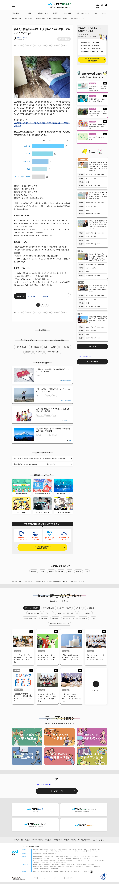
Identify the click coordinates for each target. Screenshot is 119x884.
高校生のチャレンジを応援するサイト (65, 856)
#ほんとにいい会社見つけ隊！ (65, 613)
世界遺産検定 (68, 858)
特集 (95, 13)
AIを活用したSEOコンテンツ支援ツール (42, 862)
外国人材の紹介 (54, 868)
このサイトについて (16, 840)
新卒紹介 (63, 864)
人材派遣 (35, 864)
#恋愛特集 (55, 618)
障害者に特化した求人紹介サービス (58, 851)
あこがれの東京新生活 (52, 351)
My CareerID (61, 860)
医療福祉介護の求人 (92, 851)
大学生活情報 (94, 856)
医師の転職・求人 (80, 866)
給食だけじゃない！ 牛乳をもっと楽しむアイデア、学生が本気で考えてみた (95, 657)
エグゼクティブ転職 (81, 864)
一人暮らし (56, 45)
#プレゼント (48, 613)
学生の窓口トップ (16, 18)
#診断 (93, 618)
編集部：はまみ (22, 37)
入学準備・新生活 (40, 18)
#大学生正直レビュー (30, 618)
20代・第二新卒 (55, 864)
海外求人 (80, 849)
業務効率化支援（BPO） (46, 871)
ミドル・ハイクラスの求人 (90, 849)
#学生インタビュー (68, 618)
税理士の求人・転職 (37, 866)
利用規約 (22, 840)
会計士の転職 (91, 864)
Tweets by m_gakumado (84, 356)
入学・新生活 (28, 18)
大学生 (21, 45)
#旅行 (38, 375)
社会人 (35, 45)
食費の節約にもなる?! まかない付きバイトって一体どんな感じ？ (35, 464)
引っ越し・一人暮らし (50, 347)
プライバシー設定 (66, 840)
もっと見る (92, 346)
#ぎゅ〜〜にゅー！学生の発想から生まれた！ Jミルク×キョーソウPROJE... (47, 657)
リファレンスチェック (86, 871)
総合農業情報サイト (77, 858)
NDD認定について (74, 840)
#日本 (55, 435)
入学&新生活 (15, 13)
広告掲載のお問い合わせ (58, 840)
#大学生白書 (40, 415)
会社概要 (35, 877)
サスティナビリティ (48, 877)
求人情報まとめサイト (38, 856)
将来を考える (42, 13)
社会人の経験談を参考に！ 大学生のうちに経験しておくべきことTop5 (67, 18)
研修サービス (36, 871)
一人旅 (63, 45)
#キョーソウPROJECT (31, 608)
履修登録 (28, 351)
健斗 (70, 440)
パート (34, 851)
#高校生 (78, 571)
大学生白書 (28, 45)
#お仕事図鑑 (90, 608)
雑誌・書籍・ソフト (48, 858)
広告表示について (41, 840)
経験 (50, 45)
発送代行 (56, 871)
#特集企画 (44, 618)
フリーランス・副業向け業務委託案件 (77, 851)
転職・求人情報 (72, 849)
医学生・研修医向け (62, 849)
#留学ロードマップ (65, 608)
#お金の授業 (83, 618)
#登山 (50, 435)
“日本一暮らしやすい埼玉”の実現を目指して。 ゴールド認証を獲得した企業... (98, 88)
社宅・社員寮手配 (75, 871)
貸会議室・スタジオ (64, 871)
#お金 (54, 415)
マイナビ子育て (87, 858)
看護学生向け (53, 849)
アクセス (40, 877)
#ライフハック (41, 395)
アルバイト (100, 849)
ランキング (43, 45)
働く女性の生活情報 (37, 858)
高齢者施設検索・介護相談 (59, 862)
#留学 (49, 395)
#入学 (42, 571)
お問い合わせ (34, 840)
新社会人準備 (67, 13)
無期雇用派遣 (97, 866)
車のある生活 (35, 347)
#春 (87, 571)
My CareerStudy (52, 860)
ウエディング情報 (59, 858)
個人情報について (28, 840)
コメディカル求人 (70, 866)
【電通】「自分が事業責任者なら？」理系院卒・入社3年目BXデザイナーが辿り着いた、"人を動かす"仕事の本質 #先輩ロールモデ (98, 224)
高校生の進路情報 (37, 853)
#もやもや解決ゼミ (85, 613)
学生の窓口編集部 (66, 380)
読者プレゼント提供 (48, 840)
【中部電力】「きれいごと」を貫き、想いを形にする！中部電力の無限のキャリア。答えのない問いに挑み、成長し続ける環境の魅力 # (98, 166)
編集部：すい (67, 420)
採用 (55, 877)
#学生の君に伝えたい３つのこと (59, 623)
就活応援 (55, 13)
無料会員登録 (42, 547)
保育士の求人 (89, 866)
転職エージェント (71, 864)
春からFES (38, 351)
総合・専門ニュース (49, 856)
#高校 (69, 571)
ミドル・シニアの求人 (43, 851)
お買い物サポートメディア (84, 860)
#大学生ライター (41, 435)
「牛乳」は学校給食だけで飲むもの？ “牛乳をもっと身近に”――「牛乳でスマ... (71, 657)
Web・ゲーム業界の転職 (44, 864)
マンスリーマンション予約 (98, 860)
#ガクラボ (79, 608)
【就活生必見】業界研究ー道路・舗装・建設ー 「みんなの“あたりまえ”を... (97, 126)
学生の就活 (35, 849)
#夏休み (48, 415)
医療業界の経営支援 (44, 868)
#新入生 (51, 571)
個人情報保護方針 (69, 877)
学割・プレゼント (82, 13)
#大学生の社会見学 (48, 608)
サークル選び (65, 347)
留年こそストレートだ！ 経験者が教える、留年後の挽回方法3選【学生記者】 (40, 458)
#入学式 (33, 571)
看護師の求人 (61, 866)
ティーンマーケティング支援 (82, 856)
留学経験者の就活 (44, 849)
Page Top (100, 840)
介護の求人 (35, 868)
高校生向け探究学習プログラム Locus (51, 853)
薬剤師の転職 (53, 866)
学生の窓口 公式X (92, 361)
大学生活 (29, 13)
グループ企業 (61, 877)
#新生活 (60, 571)
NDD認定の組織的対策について (84, 840)
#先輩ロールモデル (34, 613)
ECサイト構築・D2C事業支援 (40, 860)
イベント (104, 13)
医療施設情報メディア (71, 860)
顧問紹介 (46, 866)
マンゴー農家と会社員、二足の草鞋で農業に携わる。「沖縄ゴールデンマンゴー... (98, 113)
